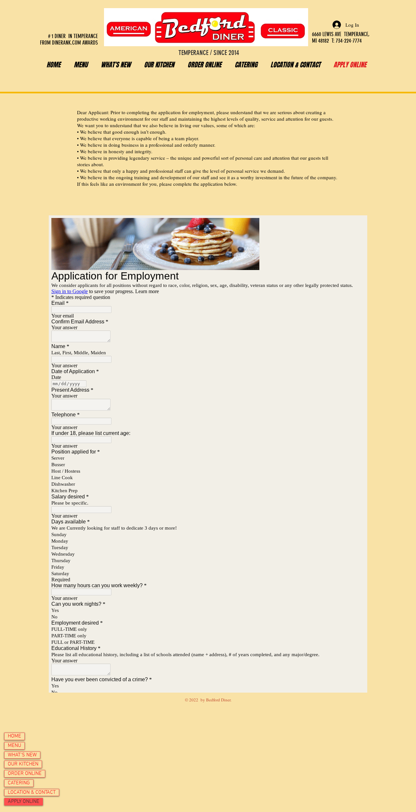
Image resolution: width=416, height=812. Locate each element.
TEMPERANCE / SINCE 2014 (208, 52)
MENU (14, 745)
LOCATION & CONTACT (32, 792)
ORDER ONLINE (25, 773)
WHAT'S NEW (22, 755)
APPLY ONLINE (23, 801)
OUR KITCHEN (23, 764)
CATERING (19, 783)
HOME (14, 736)
